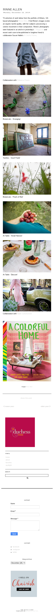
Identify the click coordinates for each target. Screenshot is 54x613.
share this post (26, 398)
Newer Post (9, 406)
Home (8, 457)
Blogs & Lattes (32, 611)
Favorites (9, 463)
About (8, 460)
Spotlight (9, 465)
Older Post (45, 406)
